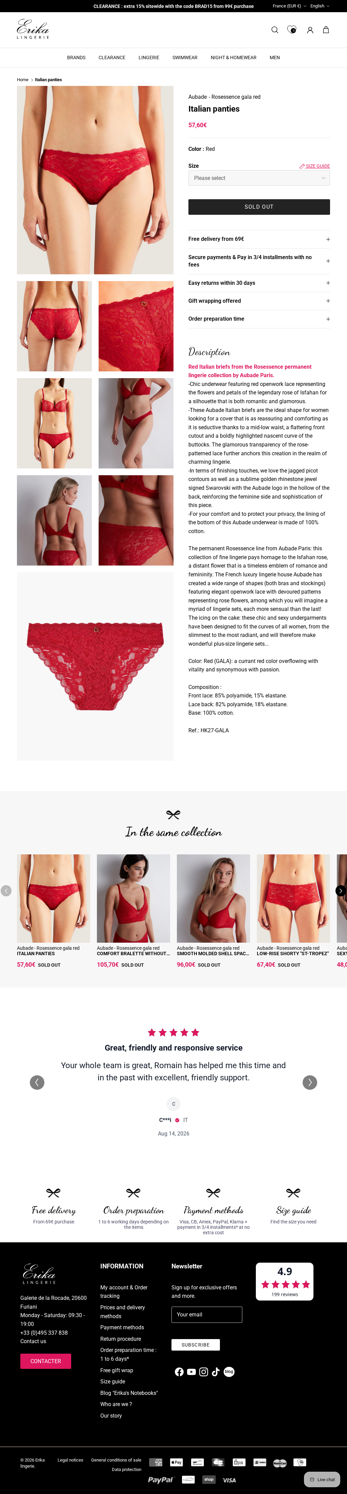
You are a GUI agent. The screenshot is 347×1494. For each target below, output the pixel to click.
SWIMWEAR (185, 57)
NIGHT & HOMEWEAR (234, 57)
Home (22, 80)
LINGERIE (149, 57)
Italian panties (48, 80)
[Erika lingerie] (33, 29)
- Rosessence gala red (235, 97)
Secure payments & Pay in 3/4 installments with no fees (250, 261)
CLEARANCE (112, 57)
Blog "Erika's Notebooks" (129, 1393)
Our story (111, 1415)
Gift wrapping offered (214, 301)
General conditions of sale (116, 1460)
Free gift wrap (116, 1370)
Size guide (317, 166)
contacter (45, 1361)
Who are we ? (116, 1404)
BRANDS (76, 57)
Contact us (33, 1341)
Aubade (197, 97)
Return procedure (120, 1339)
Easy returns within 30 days (221, 283)
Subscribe (196, 1345)
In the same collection (173, 831)
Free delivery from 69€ (216, 239)
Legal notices (70, 1460)
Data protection (126, 1469)
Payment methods (122, 1327)
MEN (275, 57)
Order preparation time (216, 319)
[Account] (308, 29)
